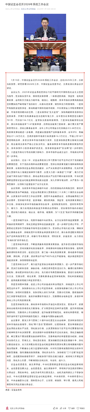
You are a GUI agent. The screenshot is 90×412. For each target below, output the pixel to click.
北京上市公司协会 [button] (28, 9)
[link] (17, 408)
